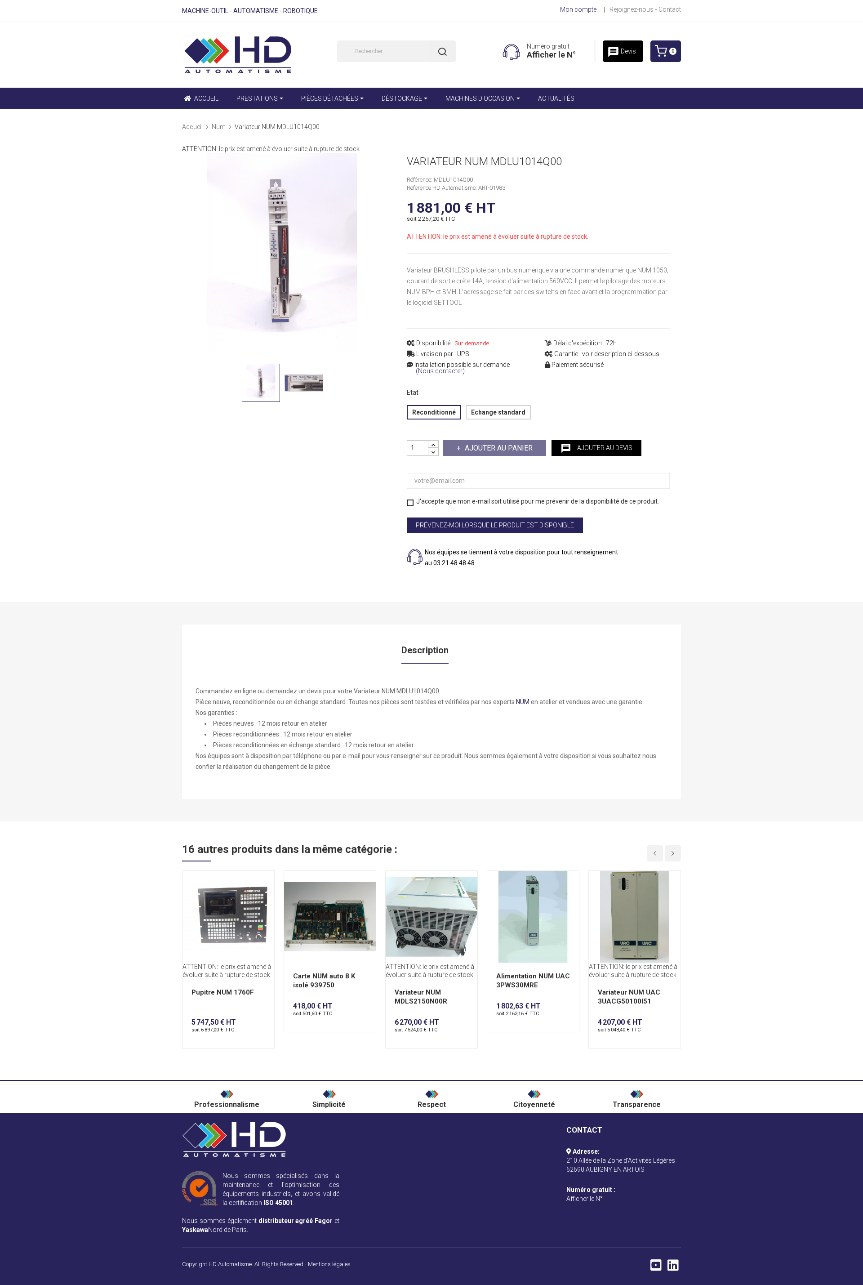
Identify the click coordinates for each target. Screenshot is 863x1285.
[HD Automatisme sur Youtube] (656, 1267)
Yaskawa (195, 1229)
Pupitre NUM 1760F (222, 992)
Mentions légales (329, 1264)
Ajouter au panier (499, 448)
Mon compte (578, 9)
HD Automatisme (230, 1264)
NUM (522, 701)
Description (425, 650)
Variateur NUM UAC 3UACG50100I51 (629, 996)
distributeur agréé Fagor (295, 1220)
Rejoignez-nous (631, 9)
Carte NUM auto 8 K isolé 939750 (324, 980)
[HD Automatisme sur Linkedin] (673, 1267)
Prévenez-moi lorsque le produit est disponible (495, 525)
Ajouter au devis (596, 448)
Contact (669, 9)
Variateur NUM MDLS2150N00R (421, 996)
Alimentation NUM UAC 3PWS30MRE (533, 980)
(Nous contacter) (440, 371)
